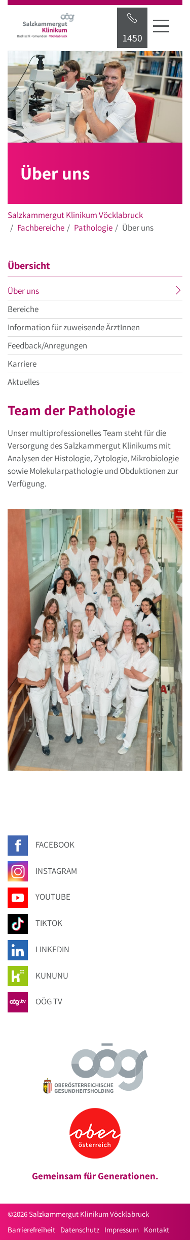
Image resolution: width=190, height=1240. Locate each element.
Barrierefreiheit (31, 1229)
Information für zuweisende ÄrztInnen (74, 327)
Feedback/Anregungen (47, 345)
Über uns (43, 292)
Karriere (22, 363)
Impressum (121, 1229)
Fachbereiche (40, 227)
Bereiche (23, 309)
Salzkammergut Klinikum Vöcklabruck (75, 214)
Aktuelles (24, 381)
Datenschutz (79, 1229)
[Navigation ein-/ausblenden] (161, 26)
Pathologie (93, 227)
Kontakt (156, 1229)
